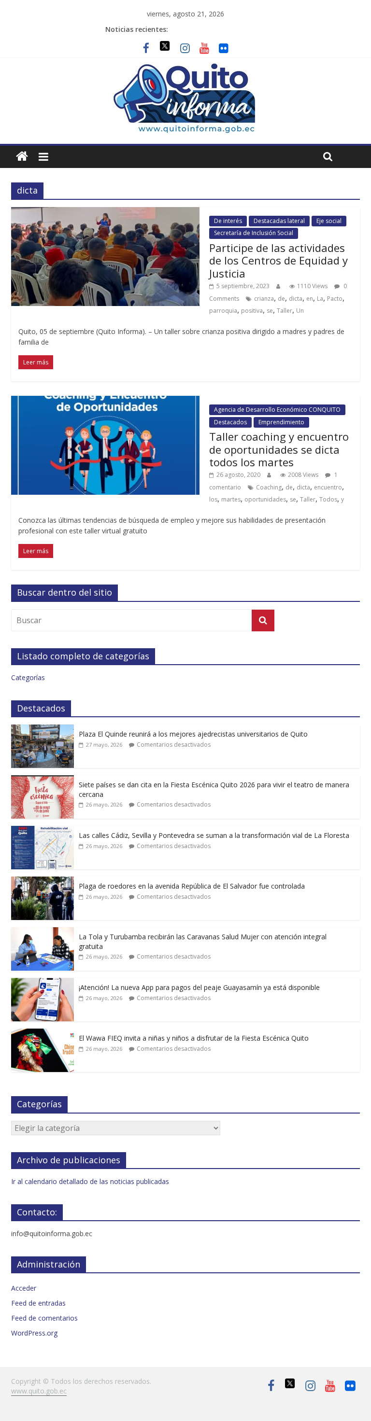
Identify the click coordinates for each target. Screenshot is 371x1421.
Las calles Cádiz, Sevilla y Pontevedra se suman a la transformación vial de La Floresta (214, 835)
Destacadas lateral (279, 221)
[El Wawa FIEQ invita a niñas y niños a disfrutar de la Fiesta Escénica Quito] (42, 1033)
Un (300, 310)
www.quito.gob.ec (39, 1390)
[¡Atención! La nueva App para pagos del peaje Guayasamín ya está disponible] (42, 983)
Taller (284, 310)
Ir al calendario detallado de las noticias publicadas (90, 1181)
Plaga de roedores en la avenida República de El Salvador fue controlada (192, 886)
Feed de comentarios (44, 1318)
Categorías (28, 677)
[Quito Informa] (185, 68)
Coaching (269, 487)
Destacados (230, 422)
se (270, 310)
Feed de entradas (38, 1303)
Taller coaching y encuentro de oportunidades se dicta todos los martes (279, 449)
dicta (295, 298)
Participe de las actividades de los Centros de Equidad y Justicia (278, 260)
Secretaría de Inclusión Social (253, 233)
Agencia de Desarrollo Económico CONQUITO (277, 409)
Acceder (23, 1288)
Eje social (329, 221)
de (281, 298)
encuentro (328, 487)
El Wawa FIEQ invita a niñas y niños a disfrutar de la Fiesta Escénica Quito (194, 1038)
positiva (252, 310)
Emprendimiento (281, 422)
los (213, 499)
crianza (264, 298)
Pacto (334, 298)
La (320, 298)
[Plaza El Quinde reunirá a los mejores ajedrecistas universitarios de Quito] (42, 729)
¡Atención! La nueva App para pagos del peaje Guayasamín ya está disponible (199, 987)
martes (231, 499)
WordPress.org (34, 1332)
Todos (328, 499)
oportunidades (265, 499)
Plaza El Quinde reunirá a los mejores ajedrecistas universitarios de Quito (193, 733)
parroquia (223, 310)
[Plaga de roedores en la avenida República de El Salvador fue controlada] (42, 881)
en (309, 298)
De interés (228, 221)
